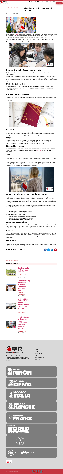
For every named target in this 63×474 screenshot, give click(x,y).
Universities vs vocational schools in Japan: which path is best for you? (23, 303)
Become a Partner (39, 1)
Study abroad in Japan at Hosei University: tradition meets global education (23, 322)
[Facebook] (37, 471)
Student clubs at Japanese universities (23, 270)
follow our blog (37, 245)
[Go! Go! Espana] (20, 385)
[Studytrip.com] (20, 420)
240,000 (16, 34)
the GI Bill (39, 150)
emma (9, 13)
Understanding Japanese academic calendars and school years (24, 285)
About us (31, 1)
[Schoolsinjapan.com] (18, 432)
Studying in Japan (15, 7)
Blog (47, 1)
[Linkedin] (41, 471)
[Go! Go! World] (20, 374)
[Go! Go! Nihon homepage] (14, 353)
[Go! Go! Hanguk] (20, 398)
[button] (45, 249)
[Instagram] (33, 471)
